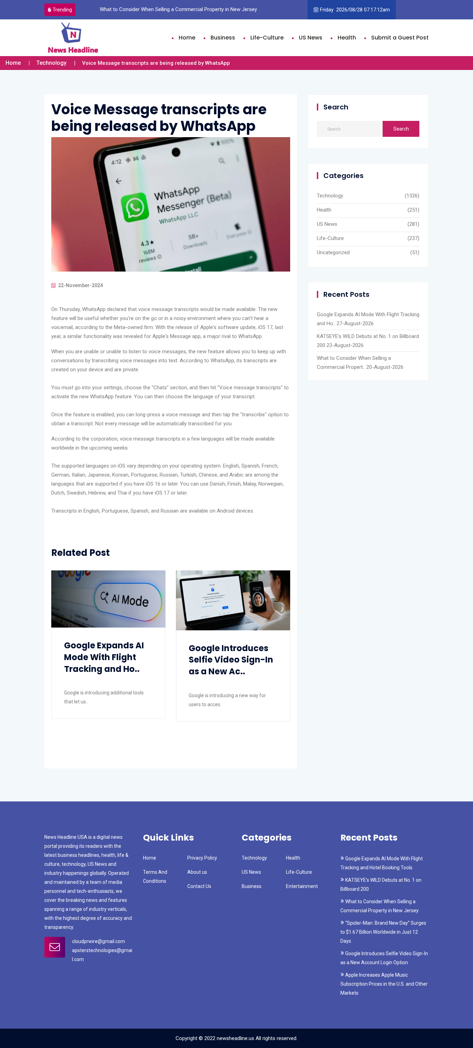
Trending (62, 10)
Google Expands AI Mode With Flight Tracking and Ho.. (104, 657)
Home (187, 38)
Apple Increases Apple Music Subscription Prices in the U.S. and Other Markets (384, 984)
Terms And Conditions (155, 876)
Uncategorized (333, 252)
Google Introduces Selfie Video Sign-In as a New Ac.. (231, 659)
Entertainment (302, 886)
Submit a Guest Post (400, 38)
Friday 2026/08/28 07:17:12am (355, 10)
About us (197, 872)
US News (310, 38)
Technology (51, 63)
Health (347, 38)
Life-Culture (267, 38)
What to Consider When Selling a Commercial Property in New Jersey (178, 9)
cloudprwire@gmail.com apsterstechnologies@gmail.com (102, 950)
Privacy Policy (202, 858)
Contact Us (199, 886)
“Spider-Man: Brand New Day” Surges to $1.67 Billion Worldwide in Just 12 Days (383, 932)
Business (223, 38)
